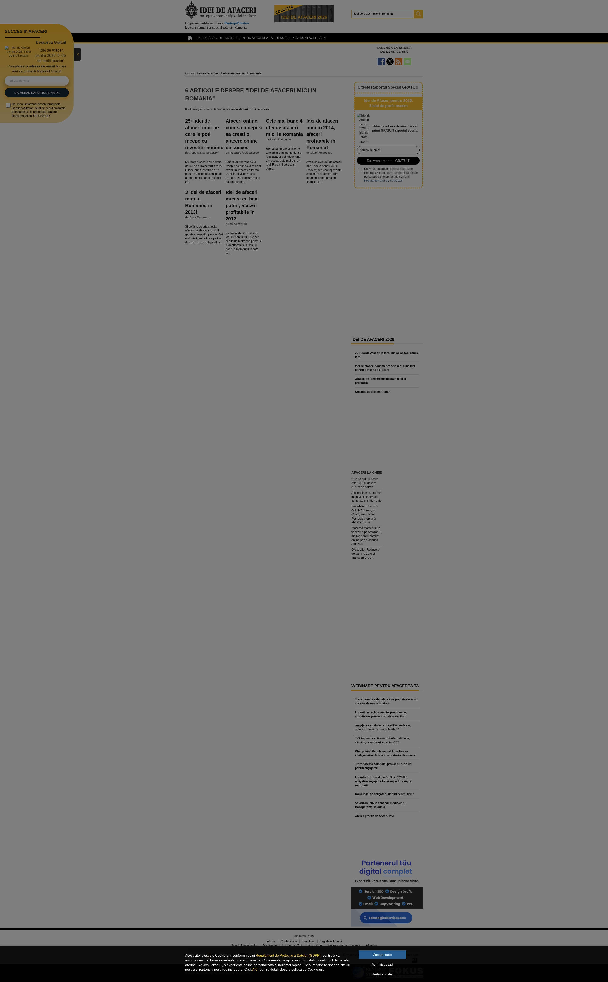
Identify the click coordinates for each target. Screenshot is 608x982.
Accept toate (382, 955)
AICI (255, 969)
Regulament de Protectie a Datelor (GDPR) (288, 955)
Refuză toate (382, 974)
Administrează (382, 964)
